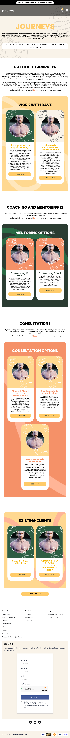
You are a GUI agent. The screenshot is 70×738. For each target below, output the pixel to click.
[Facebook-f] (30, 722)
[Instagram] (35, 722)
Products (28, 614)
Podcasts (5, 620)
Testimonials (6, 623)
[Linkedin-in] (39, 722)
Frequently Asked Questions (12, 637)
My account (29, 617)
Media (4, 626)
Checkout (28, 620)
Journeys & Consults (9, 617)
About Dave (6, 614)
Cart (26, 623)
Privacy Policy (53, 617)
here (35, 90)
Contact (5, 634)
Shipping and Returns (55, 614)
